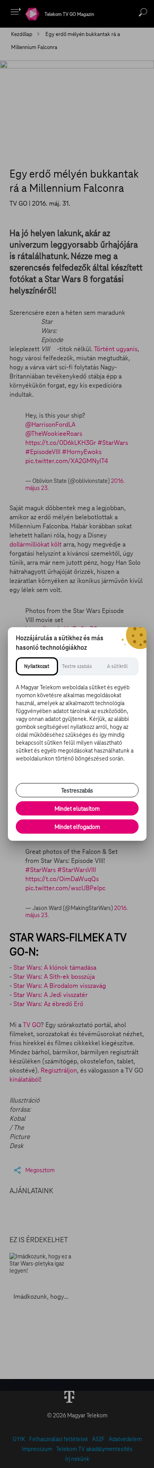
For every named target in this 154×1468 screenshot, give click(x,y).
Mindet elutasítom (77, 808)
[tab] (37, 666)
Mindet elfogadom (77, 826)
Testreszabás (77, 790)
